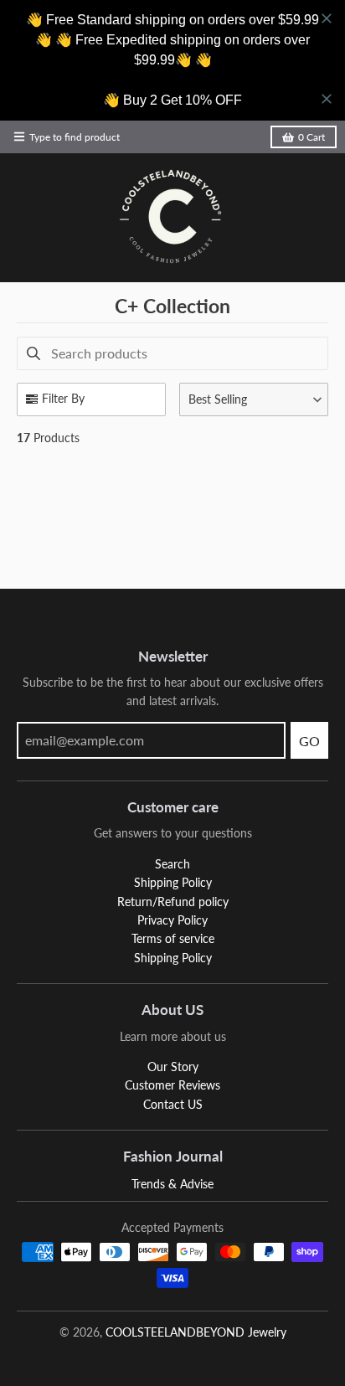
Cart (311, 137)
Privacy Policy (172, 920)
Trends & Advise (172, 1184)
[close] (327, 18)
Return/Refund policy (173, 901)
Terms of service (172, 938)
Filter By (63, 398)
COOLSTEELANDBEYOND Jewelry (196, 1332)
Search (172, 864)
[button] (253, 399)
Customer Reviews (172, 1085)
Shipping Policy (173, 882)
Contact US (173, 1104)
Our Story (172, 1066)
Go (309, 741)
